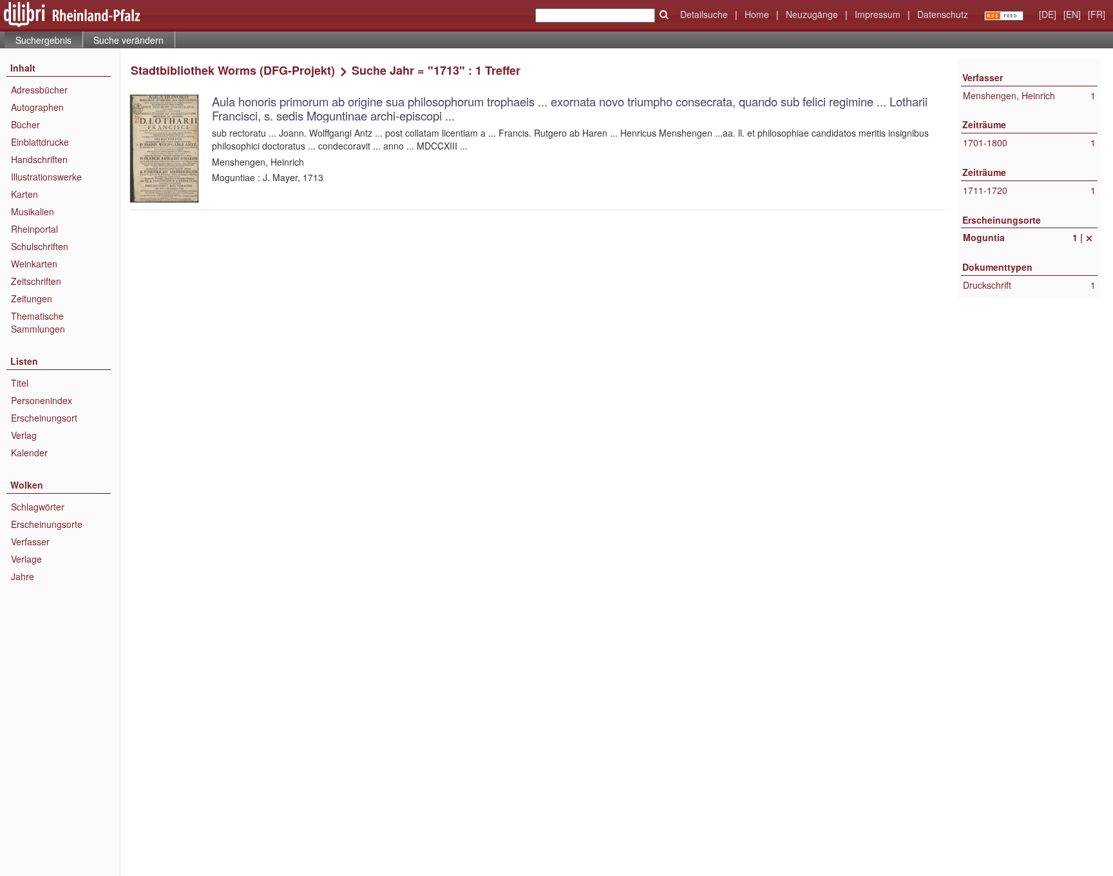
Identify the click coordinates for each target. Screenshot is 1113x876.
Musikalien (32, 211)
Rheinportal (34, 228)
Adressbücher (39, 89)
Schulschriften (39, 246)
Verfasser (30, 541)
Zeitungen (31, 298)
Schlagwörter (37, 506)
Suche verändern (128, 40)
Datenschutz (942, 14)
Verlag (24, 435)
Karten (24, 194)
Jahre (22, 576)
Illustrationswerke (46, 176)
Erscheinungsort (44, 417)
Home (757, 14)
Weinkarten (34, 263)
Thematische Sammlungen (38, 322)
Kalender (29, 452)
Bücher (25, 124)
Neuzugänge (812, 14)
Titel (19, 382)
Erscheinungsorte (46, 524)
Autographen (37, 107)
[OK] (664, 15)
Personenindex (41, 400)
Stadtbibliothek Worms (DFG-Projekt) (233, 70)
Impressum (877, 14)
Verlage (26, 558)
